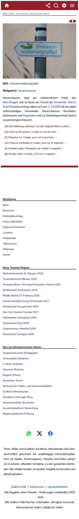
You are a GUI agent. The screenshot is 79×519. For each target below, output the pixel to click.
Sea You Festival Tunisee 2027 (21, 312)
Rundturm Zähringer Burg (18, 397)
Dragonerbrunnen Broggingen (20, 352)
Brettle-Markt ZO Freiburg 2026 (21, 295)
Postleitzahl (9, 238)
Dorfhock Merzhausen (15, 391)
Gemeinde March (65, 102)
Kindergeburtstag (13, 216)
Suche (6, 254)
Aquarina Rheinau (13, 369)
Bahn (6, 204)
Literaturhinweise (58, 486)
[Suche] (56, 5)
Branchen (8, 210)
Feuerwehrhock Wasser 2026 (20, 278)
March (11, 14)
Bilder (5, 14)
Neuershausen (22, 14)
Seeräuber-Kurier (13, 380)
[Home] (7, 5)
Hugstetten (29, 115)
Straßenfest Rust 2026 (16, 323)
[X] (39, 433)
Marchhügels (10, 102)
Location (8, 232)
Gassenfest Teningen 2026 (18, 334)
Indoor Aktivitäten (13, 221)
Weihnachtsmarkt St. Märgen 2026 (23, 273)
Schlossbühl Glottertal (15, 358)
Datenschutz (18, 486)
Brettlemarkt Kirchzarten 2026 (20, 289)
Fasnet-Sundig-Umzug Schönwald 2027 (26, 301)
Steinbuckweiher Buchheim (18, 402)
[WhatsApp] (29, 433)
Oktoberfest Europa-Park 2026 (20, 306)
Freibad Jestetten (13, 363)
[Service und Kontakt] (64, 5)
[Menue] (72, 5)
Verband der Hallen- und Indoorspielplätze (27, 386)
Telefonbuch (10, 243)
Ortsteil (44, 102)
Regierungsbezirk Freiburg (18, 413)
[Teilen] (48, 5)
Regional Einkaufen (14, 227)
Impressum (37, 486)
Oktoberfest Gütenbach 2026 (20, 317)
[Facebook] (50, 433)
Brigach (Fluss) (11, 374)
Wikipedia (8, 249)
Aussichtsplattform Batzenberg (20, 408)
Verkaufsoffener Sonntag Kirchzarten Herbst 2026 (32, 284)
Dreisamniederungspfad (24, 83)
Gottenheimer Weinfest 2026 (19, 328)
